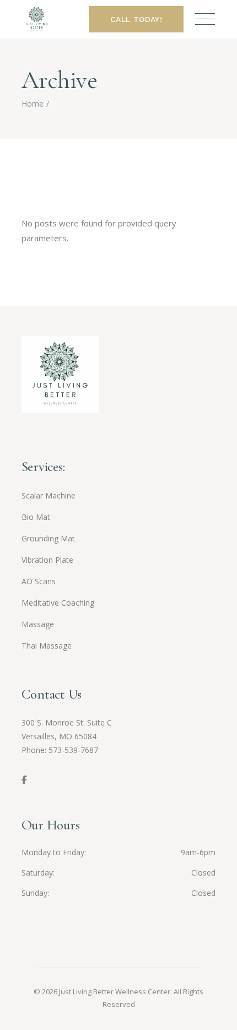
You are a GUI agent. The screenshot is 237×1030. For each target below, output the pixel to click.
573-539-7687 (73, 750)
